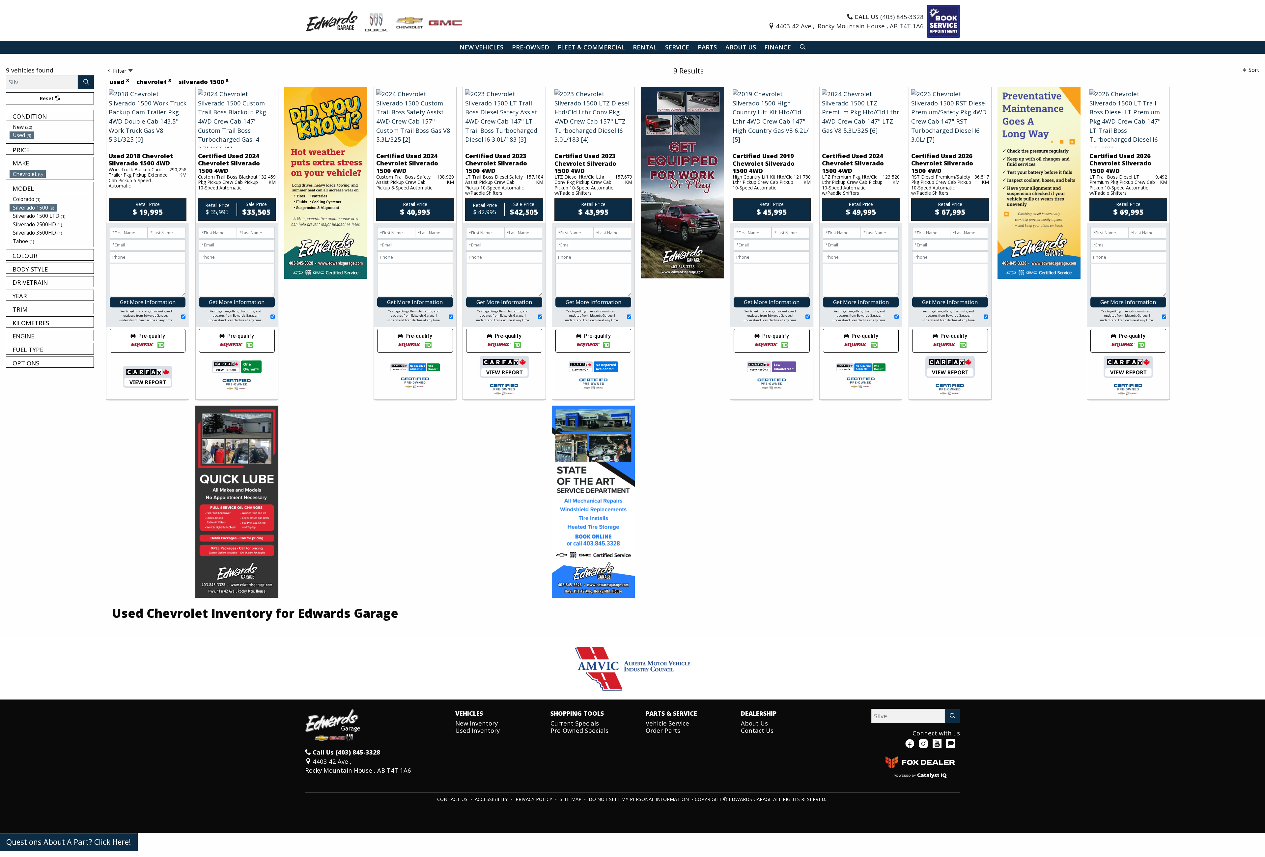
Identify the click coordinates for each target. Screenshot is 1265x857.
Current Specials (574, 723)
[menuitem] (52, 127)
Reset (47, 98)
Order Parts (663, 730)
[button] (481, 47)
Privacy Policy (535, 799)
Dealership (758, 713)
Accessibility (492, 799)
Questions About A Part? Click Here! (68, 842)
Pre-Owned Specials (579, 730)
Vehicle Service (667, 723)
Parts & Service (671, 713)
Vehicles (469, 713)
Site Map (571, 799)
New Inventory (476, 723)
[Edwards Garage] (384, 20)
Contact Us (757, 730)
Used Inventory (477, 730)
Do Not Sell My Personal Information (639, 799)
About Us (754, 723)
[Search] (86, 82)
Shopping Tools (577, 713)
